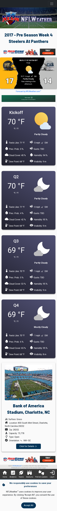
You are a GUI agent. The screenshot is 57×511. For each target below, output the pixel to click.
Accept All (28, 505)
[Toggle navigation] (51, 3)
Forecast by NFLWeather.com (28, 91)
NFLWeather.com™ (17, 466)
